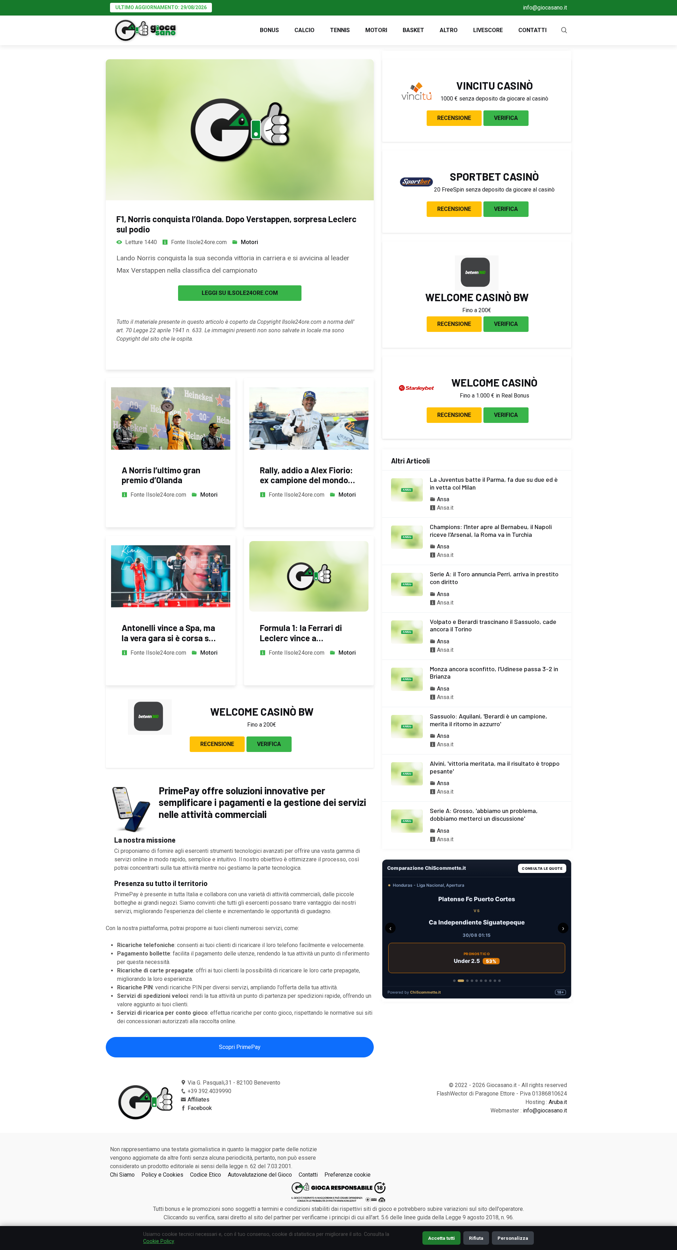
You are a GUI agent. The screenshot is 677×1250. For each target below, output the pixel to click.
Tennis (340, 30)
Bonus (269, 30)
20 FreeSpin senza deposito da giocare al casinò (494, 189)
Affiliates (198, 1099)
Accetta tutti (441, 1238)
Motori (376, 30)
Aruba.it (558, 1102)
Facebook (200, 1108)
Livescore (488, 30)
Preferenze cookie (347, 1174)
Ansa (443, 499)
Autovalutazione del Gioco (260, 1174)
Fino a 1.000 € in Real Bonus (494, 395)
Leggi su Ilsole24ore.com (240, 293)
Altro (449, 30)
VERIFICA (269, 744)
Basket (413, 30)
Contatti (532, 30)
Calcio (304, 30)
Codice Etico (205, 1174)
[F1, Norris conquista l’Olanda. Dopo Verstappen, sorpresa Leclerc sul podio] (240, 129)
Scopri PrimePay (240, 1047)
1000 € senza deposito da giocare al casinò (494, 98)
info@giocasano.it (545, 7)
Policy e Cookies (162, 1174)
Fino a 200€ (261, 724)
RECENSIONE (217, 744)
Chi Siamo (122, 1174)
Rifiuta (476, 1238)
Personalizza (513, 1238)
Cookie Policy (158, 1241)
